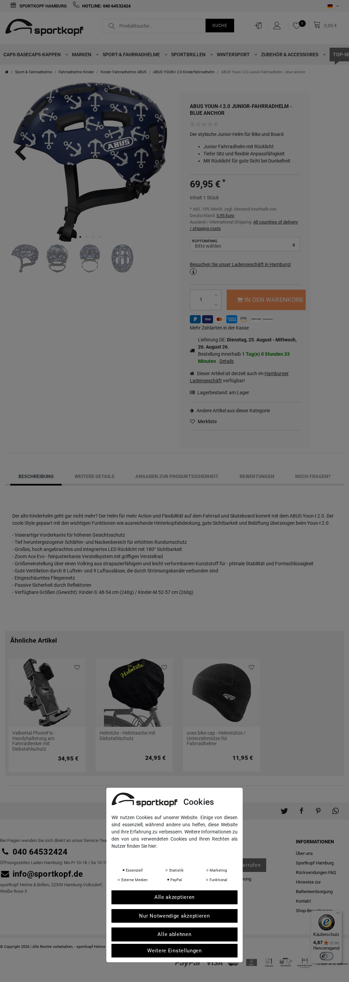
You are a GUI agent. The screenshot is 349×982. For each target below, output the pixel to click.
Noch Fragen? (313, 476)
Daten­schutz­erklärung (139, 855)
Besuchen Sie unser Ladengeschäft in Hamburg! (240, 264)
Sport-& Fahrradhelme (132, 54)
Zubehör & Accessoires (290, 54)
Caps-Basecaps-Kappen (32, 54)
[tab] (36, 477)
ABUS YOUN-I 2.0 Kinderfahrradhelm (184, 72)
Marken (82, 54)
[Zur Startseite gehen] (7, 72)
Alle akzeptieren (174, 897)
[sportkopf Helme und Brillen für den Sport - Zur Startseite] (47, 28)
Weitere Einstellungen (174, 951)
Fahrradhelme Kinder (76, 72)
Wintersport (234, 54)
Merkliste (207, 421)
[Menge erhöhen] (216, 295)
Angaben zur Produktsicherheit (176, 476)
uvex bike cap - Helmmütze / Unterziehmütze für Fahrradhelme (216, 738)
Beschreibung (36, 476)
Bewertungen (257, 476)
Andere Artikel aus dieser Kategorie (233, 410)
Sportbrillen (189, 54)
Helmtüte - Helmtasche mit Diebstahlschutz (127, 736)
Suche (219, 25)
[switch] (326, 956)
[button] (284, 807)
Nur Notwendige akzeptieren (174, 916)
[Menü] (338, 914)
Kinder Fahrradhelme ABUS (124, 72)
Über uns (304, 853)
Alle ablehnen (174, 934)
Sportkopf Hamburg (42, 6)
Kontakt (303, 901)
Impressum (180, 855)
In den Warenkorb (273, 299)
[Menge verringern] (216, 305)
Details (226, 361)
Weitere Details (95, 476)
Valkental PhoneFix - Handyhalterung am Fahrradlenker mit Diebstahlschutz (33, 741)
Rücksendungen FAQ (316, 872)
